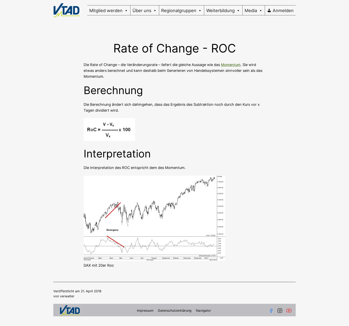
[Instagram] (280, 310)
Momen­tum (231, 65)
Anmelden (283, 10)
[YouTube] (290, 310)
